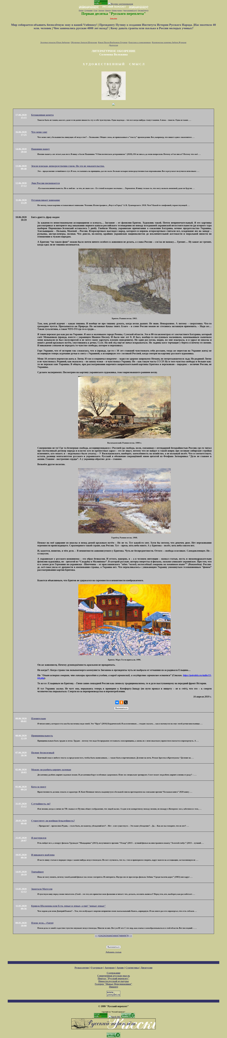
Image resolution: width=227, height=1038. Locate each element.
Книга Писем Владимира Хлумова (113, 42)
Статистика (132, 967)
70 (127, 935)
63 (106, 935)
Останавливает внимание (45, 200)
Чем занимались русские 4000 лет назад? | (82, 28)
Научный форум (143, 10)
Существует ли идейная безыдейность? (53, 820)
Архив (120, 967)
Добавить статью (113, 952)
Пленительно (38, 718)
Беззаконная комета (42, 115)
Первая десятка (117, 10)
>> (130, 935)
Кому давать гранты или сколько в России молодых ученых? (152, 28)
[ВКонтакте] (117, 702)
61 (99, 935)
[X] (126, 702)
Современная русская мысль (113, 975)
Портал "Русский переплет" (113, 978)
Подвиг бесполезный (42, 752)
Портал (81, 10)
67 (118, 935)
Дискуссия (113, 45)
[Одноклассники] (121, 702)
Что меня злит (39, 132)
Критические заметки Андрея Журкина (169, 42)
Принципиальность (42, 735)
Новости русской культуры (113, 981)
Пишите (113, 987)
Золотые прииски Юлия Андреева (55, 42)
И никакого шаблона (43, 855)
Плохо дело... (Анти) (42, 923)
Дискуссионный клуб (130, 10)
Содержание (88, 10)
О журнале (97, 967)
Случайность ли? (40, 803)
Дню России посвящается (45, 183)
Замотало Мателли (41, 889)
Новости (108, 10)
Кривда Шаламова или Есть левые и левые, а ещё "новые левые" (68, 906)
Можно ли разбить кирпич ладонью (51, 769)
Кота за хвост (38, 786)
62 (102, 935)
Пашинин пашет (40, 149)
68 (121, 935)
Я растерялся (38, 838)
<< (96, 935)
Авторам (101, 10)
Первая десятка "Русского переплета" (113, 14)
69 (124, 935)
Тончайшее (37, 872)
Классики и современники (139, 42)
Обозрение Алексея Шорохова (84, 42)
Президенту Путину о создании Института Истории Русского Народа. (146, 24)
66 (115, 935)
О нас (95, 10)
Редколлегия (82, 967)
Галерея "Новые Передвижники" (113, 984)
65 (112, 935)
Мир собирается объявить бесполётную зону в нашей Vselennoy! (54, 24)
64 (109, 935)
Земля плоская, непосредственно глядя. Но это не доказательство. (68, 166)
